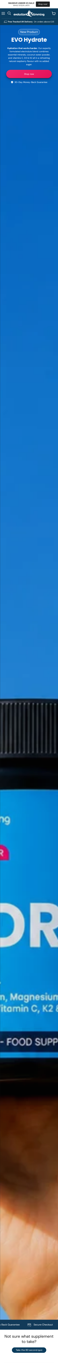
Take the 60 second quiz (29, 1350)
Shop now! (42, 4)
